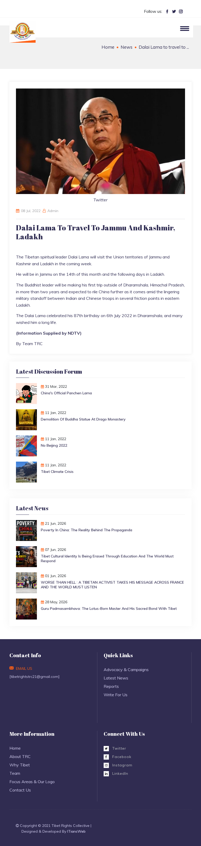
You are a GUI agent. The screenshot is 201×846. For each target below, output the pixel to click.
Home (108, 47)
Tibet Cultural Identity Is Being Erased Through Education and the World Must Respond (107, 558)
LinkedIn (119, 773)
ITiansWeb (76, 831)
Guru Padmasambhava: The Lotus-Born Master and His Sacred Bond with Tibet (109, 608)
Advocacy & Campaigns (126, 669)
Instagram (121, 765)
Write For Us (115, 694)
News (126, 47)
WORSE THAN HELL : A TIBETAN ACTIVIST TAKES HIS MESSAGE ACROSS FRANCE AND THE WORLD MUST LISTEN (112, 584)
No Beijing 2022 (54, 445)
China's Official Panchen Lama (66, 393)
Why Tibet (19, 764)
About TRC (20, 756)
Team (14, 773)
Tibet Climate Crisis (57, 471)
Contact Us (20, 790)
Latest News (116, 678)
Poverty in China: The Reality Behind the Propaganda (86, 530)
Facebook (121, 756)
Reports (111, 686)
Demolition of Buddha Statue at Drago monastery (83, 419)
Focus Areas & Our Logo (32, 781)
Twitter (118, 748)
